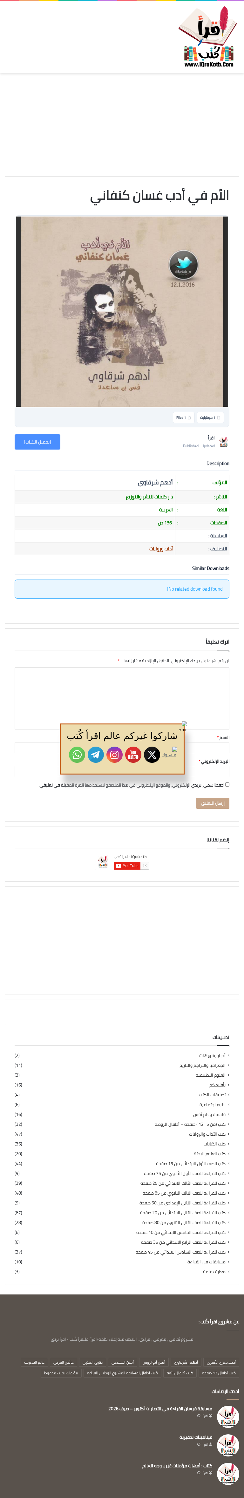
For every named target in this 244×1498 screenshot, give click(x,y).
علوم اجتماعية (213, 1104)
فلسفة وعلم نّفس (209, 1114)
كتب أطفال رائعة (180, 1373)
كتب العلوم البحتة (210, 1154)
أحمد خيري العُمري (221, 1362)
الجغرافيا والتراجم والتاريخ (203, 1065)
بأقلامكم (217, 1085)
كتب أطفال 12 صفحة (219, 1373)
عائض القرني (63, 1362)
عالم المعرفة (34, 1362)
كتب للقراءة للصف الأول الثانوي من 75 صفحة (185, 1173)
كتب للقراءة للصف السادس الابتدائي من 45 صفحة (181, 1252)
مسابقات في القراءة (206, 1262)
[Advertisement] (122, 127)
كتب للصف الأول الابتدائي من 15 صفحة (191, 1163)
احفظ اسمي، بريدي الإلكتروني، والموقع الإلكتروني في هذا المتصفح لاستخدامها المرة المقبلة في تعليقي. (131, 785)
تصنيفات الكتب (212, 1095)
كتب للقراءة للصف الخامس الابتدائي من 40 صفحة (181, 1232)
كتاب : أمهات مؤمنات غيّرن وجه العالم (177, 1466)
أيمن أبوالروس (154, 1362)
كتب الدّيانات (215, 1144)
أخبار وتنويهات (212, 1055)
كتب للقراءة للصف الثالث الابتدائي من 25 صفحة (183, 1183)
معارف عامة (214, 1271)
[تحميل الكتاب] (37, 442)
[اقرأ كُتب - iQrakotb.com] (207, 37)
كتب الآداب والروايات (207, 1134)
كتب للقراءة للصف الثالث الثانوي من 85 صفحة (184, 1193)
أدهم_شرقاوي (186, 1362)
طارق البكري (93, 1362)
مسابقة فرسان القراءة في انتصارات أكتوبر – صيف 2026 (160, 1408)
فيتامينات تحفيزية (196, 1437)
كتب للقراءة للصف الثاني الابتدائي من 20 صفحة (183, 1212)
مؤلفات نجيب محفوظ (61, 1373)
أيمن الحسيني (123, 1362)
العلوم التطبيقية (211, 1075)
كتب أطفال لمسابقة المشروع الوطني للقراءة (122, 1373)
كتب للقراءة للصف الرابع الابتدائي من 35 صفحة (183, 1242)
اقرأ (205, 1416)
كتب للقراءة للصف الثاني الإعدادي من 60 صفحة (182, 1203)
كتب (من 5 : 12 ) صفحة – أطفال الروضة (190, 1124)
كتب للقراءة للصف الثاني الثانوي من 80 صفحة (184, 1222)
